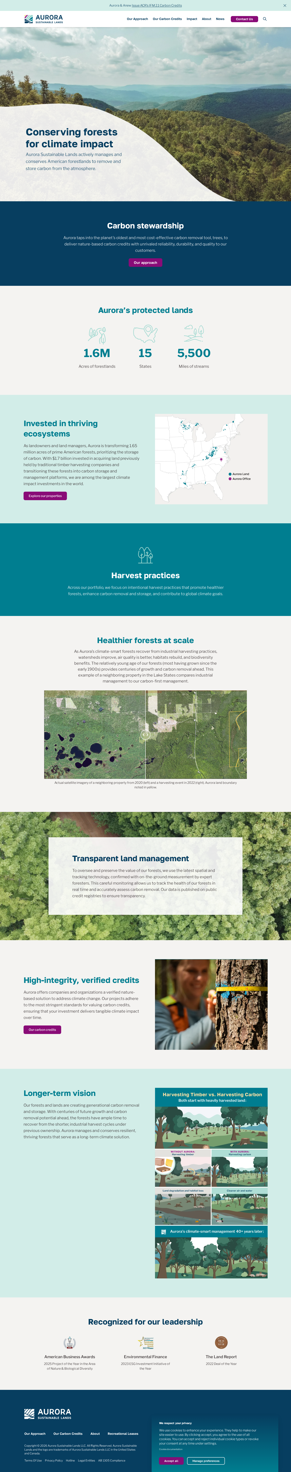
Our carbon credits (42, 1030)
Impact (192, 19)
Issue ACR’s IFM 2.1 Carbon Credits (157, 5)
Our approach (145, 262)
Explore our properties (45, 496)
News (220, 19)
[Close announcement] (285, 6)
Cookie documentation (170, 1449)
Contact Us (244, 19)
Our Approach (137, 19)
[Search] (265, 19)
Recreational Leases (123, 1434)
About (206, 19)
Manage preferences (206, 1460)
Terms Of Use (33, 1460)
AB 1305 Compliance (111, 1460)
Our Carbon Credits (167, 19)
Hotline (70, 1460)
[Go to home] (43, 19)
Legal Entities (86, 1460)
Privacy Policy (54, 1460)
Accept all (171, 1460)
